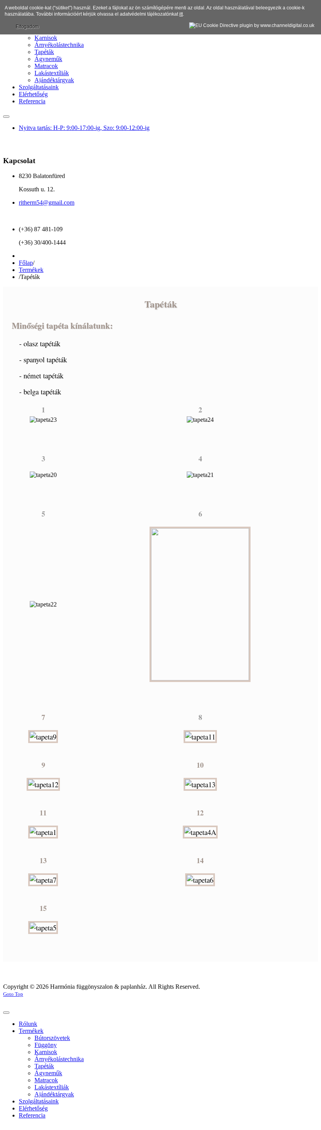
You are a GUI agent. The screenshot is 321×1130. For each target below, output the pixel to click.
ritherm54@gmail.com (46, 202)
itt (181, 14)
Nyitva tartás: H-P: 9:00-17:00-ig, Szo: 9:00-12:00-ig (84, 127)
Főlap (26, 262)
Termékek (31, 269)
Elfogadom (27, 26)
